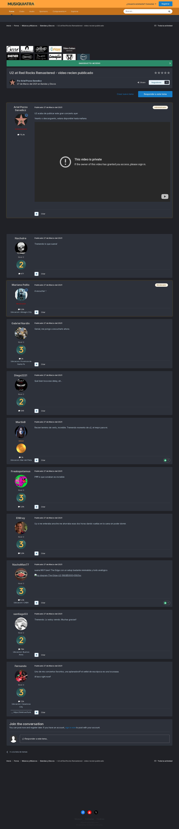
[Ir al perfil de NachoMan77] (21, 574)
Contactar (89, 819)
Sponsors (43, 11)
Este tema (158, 11)
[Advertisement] (57, 37)
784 (22, 649)
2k (22, 359)
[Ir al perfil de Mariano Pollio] (21, 294)
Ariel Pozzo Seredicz (31, 81)
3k (22, 457)
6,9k (22, 309)
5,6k (22, 553)
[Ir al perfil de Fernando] (21, 676)
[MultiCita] (36, 214)
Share (142, 82)
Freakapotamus (20, 471)
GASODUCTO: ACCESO (89, 63)
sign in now (70, 727)
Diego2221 (20, 375)
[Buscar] (169, 11)
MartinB (21, 422)
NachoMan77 (20, 564)
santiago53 (20, 613)
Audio (31, 11)
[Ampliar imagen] (58, 575)
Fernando (20, 666)
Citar (43, 214)
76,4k (22, 134)
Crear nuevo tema (125, 94)
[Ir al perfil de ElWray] (21, 528)
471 (22, 273)
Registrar (165, 4)
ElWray (20, 518)
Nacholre (20, 238)
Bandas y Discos (48, 84)
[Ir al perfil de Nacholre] (21, 248)
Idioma (78, 819)
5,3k (22, 600)
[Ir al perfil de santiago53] (21, 624)
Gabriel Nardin (20, 323)
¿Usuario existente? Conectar (140, 4)
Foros (11, 11)
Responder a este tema (155, 94)
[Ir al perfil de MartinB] (21, 432)
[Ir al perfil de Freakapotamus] (21, 481)
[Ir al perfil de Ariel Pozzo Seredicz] (12, 82)
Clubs (21, 11)
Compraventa (59, 11)
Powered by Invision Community (89, 825)
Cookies (100, 819)
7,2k (22, 701)
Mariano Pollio (20, 284)
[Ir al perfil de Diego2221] (21, 385)
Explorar (74, 11)
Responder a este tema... (36, 739)
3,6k (22, 506)
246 (22, 411)
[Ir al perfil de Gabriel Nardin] (21, 333)
